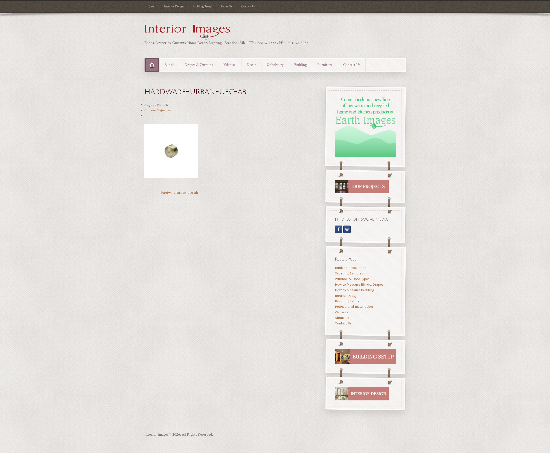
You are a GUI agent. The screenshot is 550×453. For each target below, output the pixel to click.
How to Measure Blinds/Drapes (359, 284)
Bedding (300, 64)
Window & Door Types (352, 279)
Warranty (341, 312)
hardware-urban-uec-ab (177, 193)
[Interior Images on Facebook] (338, 229)
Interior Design (174, 6)
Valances (229, 64)
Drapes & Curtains (199, 64)
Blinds (169, 64)
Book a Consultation (351, 268)
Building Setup (202, 6)
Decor (251, 64)
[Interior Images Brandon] (347, 229)
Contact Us (248, 6)
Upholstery (275, 64)
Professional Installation (354, 307)
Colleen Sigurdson (158, 110)
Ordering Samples (349, 273)
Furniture (325, 64)
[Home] (152, 65)
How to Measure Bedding (354, 290)
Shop (152, 6)
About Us (226, 6)
